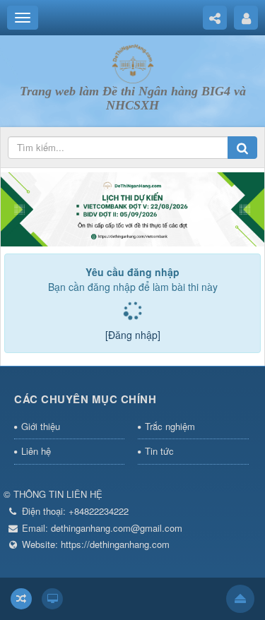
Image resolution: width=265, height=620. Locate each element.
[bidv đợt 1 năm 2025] (132, 208)
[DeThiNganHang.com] (133, 62)
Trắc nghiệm (170, 426)
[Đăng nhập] (132, 335)
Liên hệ (36, 451)
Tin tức (159, 451)
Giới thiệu (40, 426)
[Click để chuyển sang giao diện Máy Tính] (52, 598)
